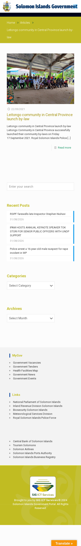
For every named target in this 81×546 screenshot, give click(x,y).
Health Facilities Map (25, 370)
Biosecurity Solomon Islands (30, 409)
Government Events (24, 378)
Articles (25, 22)
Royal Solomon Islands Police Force (34, 417)
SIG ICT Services (46, 500)
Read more (64, 147)
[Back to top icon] (75, 540)
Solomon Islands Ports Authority (32, 453)
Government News (24, 374)
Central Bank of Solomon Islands (32, 441)
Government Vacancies (27, 362)
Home (11, 22)
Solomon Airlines (23, 449)
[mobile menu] (75, 6)
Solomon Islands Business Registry (34, 457)
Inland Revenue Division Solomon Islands (37, 405)
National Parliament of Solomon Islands (36, 402)
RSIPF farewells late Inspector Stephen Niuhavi (37, 213)
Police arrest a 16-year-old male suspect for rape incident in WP (39, 250)
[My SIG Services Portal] (40, 6)
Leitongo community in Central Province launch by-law (40, 117)
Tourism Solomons (24, 445)
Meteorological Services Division (32, 413)
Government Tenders (25, 366)
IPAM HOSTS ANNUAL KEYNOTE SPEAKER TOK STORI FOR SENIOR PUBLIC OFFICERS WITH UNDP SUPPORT (39, 231)
